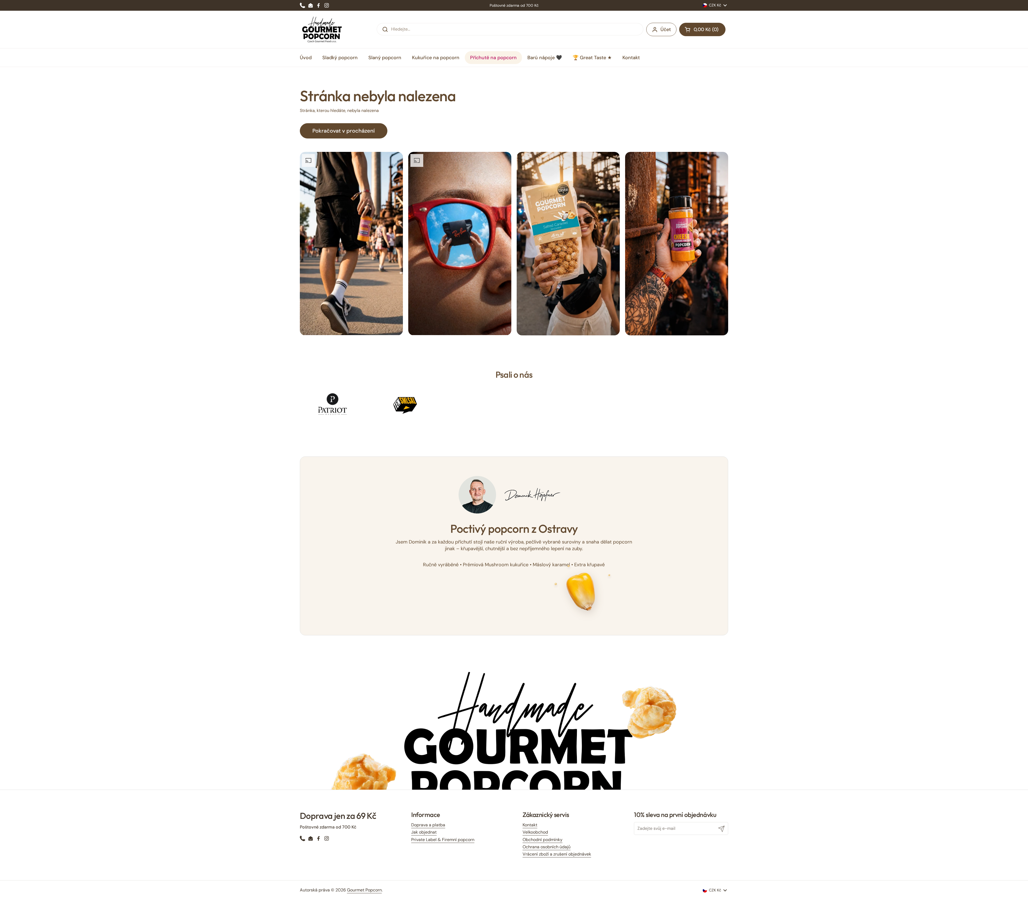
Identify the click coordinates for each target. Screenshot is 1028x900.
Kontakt (530, 825)
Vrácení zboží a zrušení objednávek (557, 854)
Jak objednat (424, 832)
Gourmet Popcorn (364, 890)
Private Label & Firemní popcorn (442, 839)
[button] (702, 29)
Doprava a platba (428, 825)
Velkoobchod (535, 832)
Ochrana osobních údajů (546, 847)
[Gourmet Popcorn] (322, 29)
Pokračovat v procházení (343, 130)
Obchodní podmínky (542, 839)
